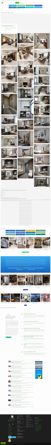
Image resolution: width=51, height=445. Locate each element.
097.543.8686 (18, 428)
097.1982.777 (9, 421)
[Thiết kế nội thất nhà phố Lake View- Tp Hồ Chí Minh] (25, 68)
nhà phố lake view (6, 30)
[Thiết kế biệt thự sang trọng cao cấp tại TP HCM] (5, 242)
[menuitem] (13, 3)
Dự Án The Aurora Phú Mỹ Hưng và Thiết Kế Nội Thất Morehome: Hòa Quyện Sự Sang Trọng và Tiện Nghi (22, 404)
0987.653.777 (13, 421)
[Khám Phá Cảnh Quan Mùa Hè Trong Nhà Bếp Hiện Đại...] (45, 297)
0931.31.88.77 (18, 432)
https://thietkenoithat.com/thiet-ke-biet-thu (28, 324)
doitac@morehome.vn (37, 421)
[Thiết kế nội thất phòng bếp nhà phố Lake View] (9, 57)
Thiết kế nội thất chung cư (29, 313)
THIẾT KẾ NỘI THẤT (13, 5)
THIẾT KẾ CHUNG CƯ (21, 5)
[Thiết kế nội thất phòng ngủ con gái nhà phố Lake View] (25, 152)
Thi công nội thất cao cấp (29, 351)
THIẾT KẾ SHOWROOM (10, 232)
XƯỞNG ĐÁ (40, 234)
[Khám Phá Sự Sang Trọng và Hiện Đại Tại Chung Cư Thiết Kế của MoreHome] (5, 280)
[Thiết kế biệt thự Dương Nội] (13, 242)
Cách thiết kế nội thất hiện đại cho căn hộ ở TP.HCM (16, 370)
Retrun (15, 25)
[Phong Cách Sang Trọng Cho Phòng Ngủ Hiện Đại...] (15, 297)
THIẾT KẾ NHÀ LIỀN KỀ (12, 7)
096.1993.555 (18, 424)
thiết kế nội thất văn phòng (33, 328)
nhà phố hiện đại (10, 30)
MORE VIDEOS (25, 289)
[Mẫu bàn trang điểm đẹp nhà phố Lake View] (42, 135)
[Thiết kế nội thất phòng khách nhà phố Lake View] (25, 38)
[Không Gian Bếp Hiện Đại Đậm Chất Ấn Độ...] (5, 297)
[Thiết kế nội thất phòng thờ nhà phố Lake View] (42, 80)
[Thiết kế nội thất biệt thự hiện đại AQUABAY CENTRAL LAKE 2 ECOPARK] (46, 242)
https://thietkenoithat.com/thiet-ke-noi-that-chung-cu (29, 317)
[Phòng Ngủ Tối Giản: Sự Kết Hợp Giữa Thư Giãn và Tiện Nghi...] (35, 297)
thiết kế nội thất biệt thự (32, 321)
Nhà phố (6, 188)
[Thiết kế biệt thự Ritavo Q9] (30, 242)
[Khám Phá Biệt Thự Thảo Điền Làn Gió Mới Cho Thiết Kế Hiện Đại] (46, 280)
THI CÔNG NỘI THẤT (38, 5)
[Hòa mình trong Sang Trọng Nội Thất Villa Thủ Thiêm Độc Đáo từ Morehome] (30, 280)
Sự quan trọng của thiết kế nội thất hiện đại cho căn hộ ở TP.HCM (18, 375)
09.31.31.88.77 (25, 269)
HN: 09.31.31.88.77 (4, 0)
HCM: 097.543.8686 (8, 0)
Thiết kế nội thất (2, 188)
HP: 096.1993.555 (13, 0)
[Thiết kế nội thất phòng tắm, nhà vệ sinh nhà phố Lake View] (25, 93)
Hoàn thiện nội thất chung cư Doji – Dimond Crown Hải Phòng (17, 380)
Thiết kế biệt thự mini (10, 28)
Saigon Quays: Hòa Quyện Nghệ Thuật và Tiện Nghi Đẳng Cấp (17, 399)
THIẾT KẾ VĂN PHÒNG (40, 230)
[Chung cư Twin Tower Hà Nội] (21, 242)
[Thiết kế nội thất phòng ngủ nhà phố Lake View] (42, 90)
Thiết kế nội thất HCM (14, 27)
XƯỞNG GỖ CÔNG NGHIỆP (38, 7)
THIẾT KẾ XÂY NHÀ (40, 232)
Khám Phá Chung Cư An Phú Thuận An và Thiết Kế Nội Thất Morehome (18, 394)
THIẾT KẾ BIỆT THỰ (30, 5)
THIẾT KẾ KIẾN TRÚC (21, 7)
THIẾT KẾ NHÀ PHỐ (30, 230)
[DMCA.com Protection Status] (9, 440)
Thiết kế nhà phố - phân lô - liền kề (8, 27)
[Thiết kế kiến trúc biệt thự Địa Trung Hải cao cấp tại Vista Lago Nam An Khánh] (38, 242)
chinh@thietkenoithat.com (19, 0)
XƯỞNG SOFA (30, 234)
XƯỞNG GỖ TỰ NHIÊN (30, 7)
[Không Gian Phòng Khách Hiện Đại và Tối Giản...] (25, 297)
